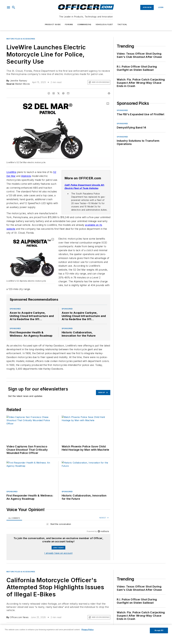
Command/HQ (84, 24)
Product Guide (53, 24)
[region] (58, 524)
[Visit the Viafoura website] (103, 531)
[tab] (14, 518)
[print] (109, 93)
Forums (69, 24)
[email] (68, 93)
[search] (14, 7)
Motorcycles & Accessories (20, 39)
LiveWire (11, 172)
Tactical (122, 24)
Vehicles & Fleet (104, 24)
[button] (8, 7)
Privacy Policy (88, 630)
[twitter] (58, 93)
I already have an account (58, 553)
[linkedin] (53, 93)
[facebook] (48, 93)
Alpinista (26, 176)
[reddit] (63, 93)
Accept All (159, 630)
